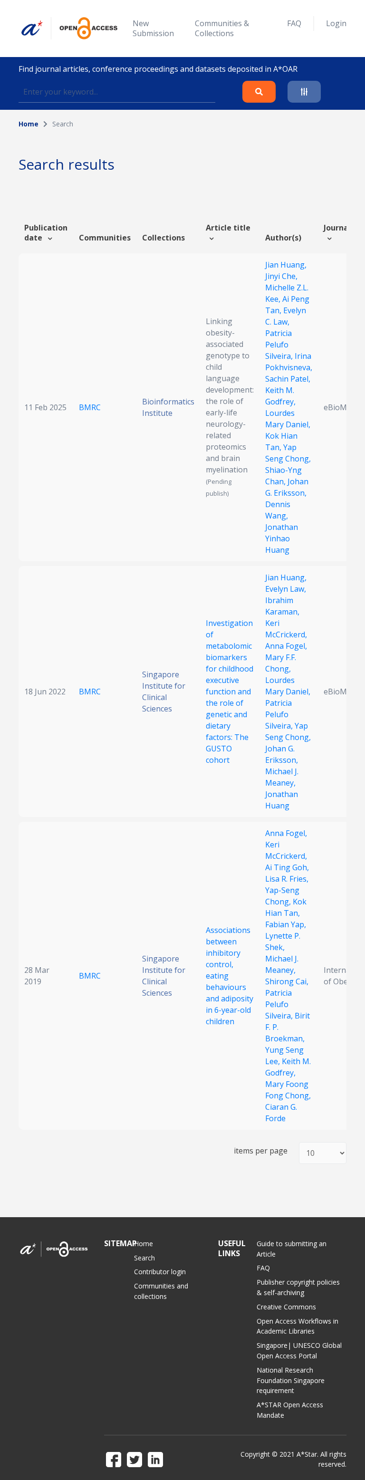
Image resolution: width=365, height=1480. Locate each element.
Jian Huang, (286, 264)
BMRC (90, 407)
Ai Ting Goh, (287, 867)
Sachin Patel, (287, 379)
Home (28, 123)
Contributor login (160, 1271)
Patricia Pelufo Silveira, (280, 344)
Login (336, 23)
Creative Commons (286, 1306)
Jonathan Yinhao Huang (281, 538)
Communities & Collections (222, 28)
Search (144, 1257)
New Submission (153, 28)
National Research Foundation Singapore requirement (291, 1380)
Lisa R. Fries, (286, 879)
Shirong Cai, (286, 981)
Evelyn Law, (285, 589)
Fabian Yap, (285, 924)
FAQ (294, 23)
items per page (261, 1151)
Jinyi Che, (281, 276)
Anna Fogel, (286, 646)
